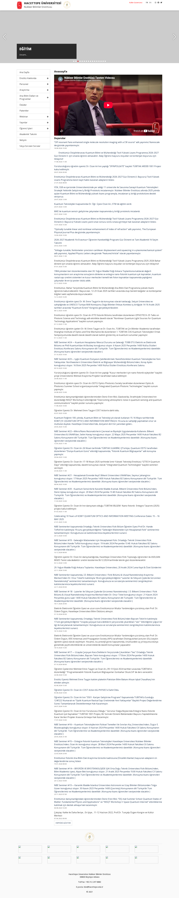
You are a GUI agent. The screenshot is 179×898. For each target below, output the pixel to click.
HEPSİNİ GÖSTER (63, 823)
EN (150, 2)
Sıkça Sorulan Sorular (30, 146)
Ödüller (23, 104)
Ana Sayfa (24, 72)
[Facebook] (157, 2)
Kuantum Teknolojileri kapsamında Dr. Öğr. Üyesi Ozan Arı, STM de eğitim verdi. (93, 204)
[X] (160, 2)
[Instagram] (154, 2)
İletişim (23, 140)
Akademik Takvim (28, 134)
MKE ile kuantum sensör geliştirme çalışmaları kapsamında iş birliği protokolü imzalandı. (97, 211)
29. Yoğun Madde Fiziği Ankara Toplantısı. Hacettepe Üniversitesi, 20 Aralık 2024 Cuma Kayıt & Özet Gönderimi (107, 567)
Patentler (24, 110)
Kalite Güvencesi (135, 2)
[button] (174, 37)
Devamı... (23, 54)
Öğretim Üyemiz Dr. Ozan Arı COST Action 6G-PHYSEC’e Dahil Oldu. (86, 690)
